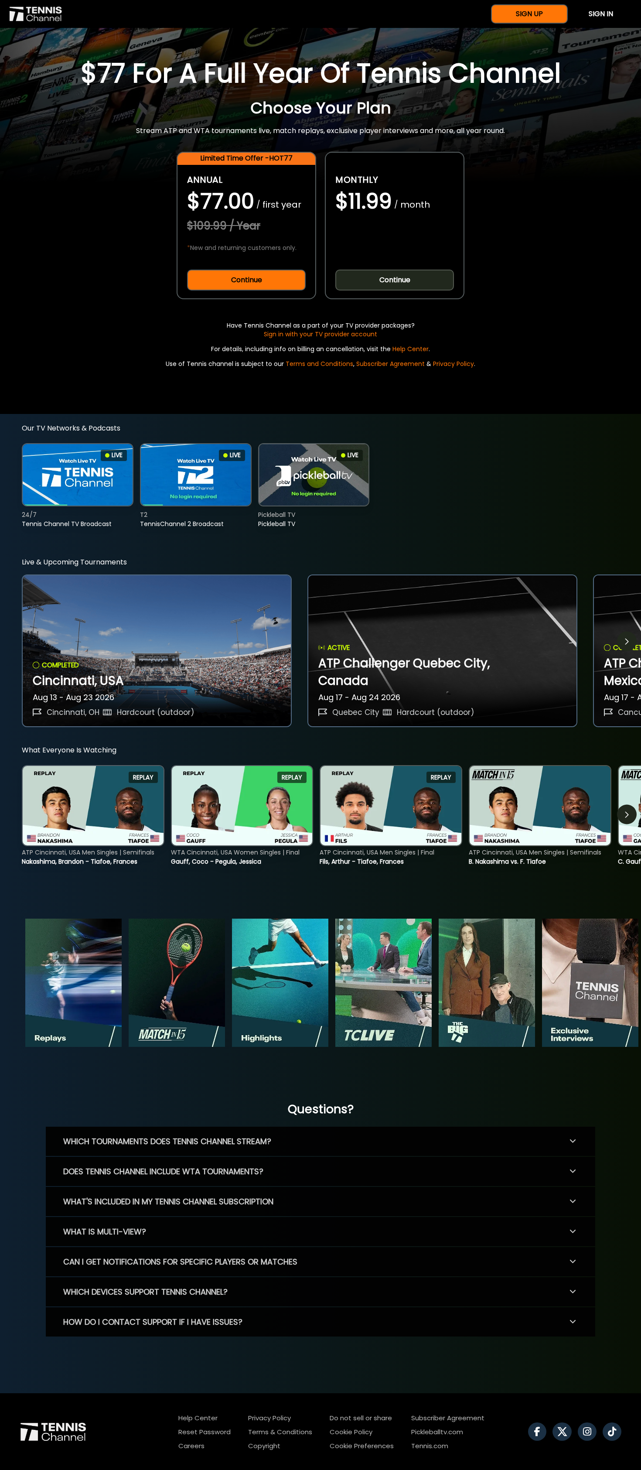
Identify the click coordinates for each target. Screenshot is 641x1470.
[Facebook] (539, 1431)
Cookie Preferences (362, 1445)
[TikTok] (614, 1431)
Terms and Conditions (319, 363)
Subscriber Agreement (390, 363)
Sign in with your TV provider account (320, 334)
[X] (564, 1431)
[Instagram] (589, 1431)
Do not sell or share (361, 1417)
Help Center (410, 349)
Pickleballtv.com (437, 1431)
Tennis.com (429, 1445)
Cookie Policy (351, 1431)
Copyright (264, 1445)
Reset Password (204, 1431)
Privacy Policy (453, 363)
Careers (191, 1445)
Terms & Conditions (280, 1431)
